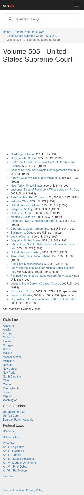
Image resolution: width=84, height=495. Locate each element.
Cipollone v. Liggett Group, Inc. (30, 228)
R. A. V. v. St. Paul (22, 213)
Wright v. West (20, 201)
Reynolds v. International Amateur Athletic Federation (44, 299)
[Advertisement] (42, 107)
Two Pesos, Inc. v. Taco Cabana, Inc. (33, 256)
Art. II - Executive (13, 451)
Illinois (7, 349)
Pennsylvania (11, 388)
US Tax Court (11, 415)
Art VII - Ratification (15, 470)
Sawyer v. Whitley (21, 209)
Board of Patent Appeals (18, 419)
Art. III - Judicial (12, 455)
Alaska (7, 329)
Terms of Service (13, 490)
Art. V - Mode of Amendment (20, 462)
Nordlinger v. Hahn (22, 154)
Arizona (7, 333)
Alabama (8, 325)
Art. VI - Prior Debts (15, 466)
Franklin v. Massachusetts (27, 264)
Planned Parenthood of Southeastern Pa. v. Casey (42, 275)
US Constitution (12, 437)
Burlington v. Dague (23, 232)
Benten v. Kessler (21, 295)
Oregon (7, 384)
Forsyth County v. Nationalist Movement (35, 178)
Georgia (8, 345)
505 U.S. (51, 36)
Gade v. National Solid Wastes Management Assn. (42, 170)
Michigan (8, 361)
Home (6, 32)
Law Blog (8, 476)
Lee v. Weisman (20, 236)
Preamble (9, 443)
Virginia (7, 396)
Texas (6, 392)
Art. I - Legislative (13, 447)
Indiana (7, 353)
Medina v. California (23, 217)
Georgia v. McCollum (24, 158)
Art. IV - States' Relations (18, 459)
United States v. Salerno (25, 205)
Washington (10, 400)
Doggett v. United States (26, 240)
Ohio (6, 380)
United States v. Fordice (25, 252)
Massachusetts (12, 357)
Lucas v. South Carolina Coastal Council (35, 283)
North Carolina (12, 376)
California (9, 337)
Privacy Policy (34, 490)
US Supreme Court (14, 412)
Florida (7, 341)
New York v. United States (27, 185)
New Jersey (10, 368)
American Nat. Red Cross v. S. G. (31, 197)
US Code (8, 431)
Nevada (8, 365)
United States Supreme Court (24, 36)
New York (9, 372)
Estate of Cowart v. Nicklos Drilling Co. (34, 221)
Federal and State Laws (29, 32)
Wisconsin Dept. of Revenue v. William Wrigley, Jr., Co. (44, 189)
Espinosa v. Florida (22, 291)
